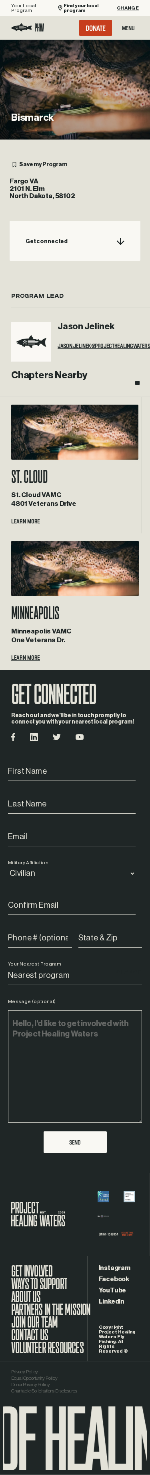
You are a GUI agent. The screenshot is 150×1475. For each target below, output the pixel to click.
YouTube (112, 1290)
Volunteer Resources (47, 1351)
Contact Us (29, 1339)
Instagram (114, 1268)
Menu (128, 27)
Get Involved (31, 1275)
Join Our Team (34, 1326)
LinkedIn (111, 1302)
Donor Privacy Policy (30, 1384)
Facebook (114, 1279)
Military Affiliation (28, 862)
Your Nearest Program (34, 964)
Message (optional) (32, 1001)
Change (128, 8)
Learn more (25, 521)
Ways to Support (39, 1288)
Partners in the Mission (51, 1313)
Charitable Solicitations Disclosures (44, 1390)
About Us (26, 1300)
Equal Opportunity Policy (34, 1378)
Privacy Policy (24, 1371)
